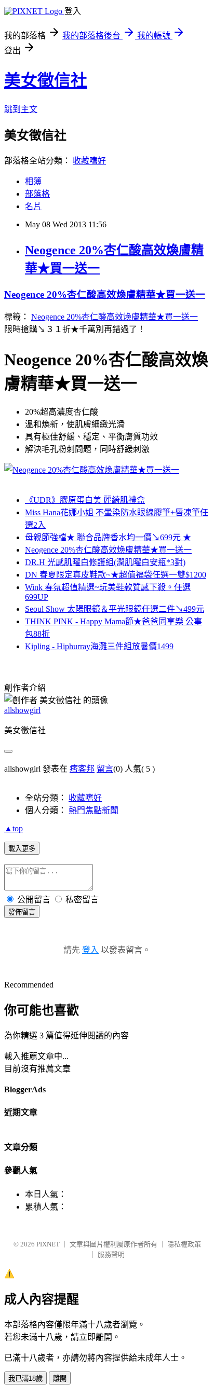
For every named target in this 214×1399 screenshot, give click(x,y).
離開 (59, 1378)
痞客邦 (82, 768)
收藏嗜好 (89, 160)
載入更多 (21, 849)
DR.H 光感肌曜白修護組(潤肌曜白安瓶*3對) (105, 562)
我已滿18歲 (25, 1378)
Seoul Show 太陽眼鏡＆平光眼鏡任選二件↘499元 (114, 609)
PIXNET (48, 1244)
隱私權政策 (184, 1244)
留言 (105, 768)
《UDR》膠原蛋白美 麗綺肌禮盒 (85, 500)
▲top (13, 828)
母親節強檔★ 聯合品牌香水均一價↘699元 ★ (108, 537)
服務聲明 (111, 1254)
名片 (33, 206)
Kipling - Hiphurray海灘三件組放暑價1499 (99, 646)
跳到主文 (20, 109)
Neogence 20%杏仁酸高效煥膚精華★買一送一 (104, 294)
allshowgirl (22, 710)
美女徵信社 (45, 80)
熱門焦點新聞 (93, 810)
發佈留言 (21, 912)
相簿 (33, 181)
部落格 (37, 193)
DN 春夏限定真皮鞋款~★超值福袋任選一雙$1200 (115, 574)
